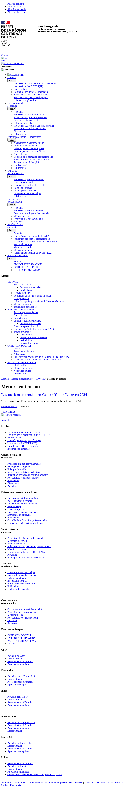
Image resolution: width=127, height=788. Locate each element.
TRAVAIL (19, 261)
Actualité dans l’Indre (17, 696)
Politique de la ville (23, 123)
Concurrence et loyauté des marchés (31, 213)
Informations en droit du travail (29, 185)
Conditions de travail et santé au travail (32, 295)
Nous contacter (21, 89)
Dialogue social (21, 298)
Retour (12, 80)
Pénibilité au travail (23, 244)
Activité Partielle (22, 293)
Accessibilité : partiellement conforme (32, 782)
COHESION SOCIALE (26, 267)
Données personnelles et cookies (67, 782)
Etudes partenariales (23, 368)
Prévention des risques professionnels (32, 238)
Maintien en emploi (23, 247)
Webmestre (6, 782)
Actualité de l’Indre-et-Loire (21, 722)
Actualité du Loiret (16, 766)
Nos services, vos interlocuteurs (29, 143)
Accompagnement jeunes (26, 312)
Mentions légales (105, 782)
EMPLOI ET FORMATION (28, 264)
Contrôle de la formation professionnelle (33, 156)
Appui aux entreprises (18, 664)
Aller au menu (14, 6)
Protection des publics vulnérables (30, 117)
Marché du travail (22, 284)
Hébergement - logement (26, 120)
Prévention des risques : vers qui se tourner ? (35, 241)
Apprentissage (21, 154)
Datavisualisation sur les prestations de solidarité (37, 359)
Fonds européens (22, 165)
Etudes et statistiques (21, 378)
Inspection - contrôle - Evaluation (30, 128)
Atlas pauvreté (21, 354)
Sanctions (18, 221)
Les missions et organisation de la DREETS (35, 83)
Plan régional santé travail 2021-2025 (32, 236)
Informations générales (25, 100)
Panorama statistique (24, 351)
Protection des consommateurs (28, 219)
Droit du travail (14, 658)
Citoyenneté (19, 131)
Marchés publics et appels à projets (31, 97)
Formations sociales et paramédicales (32, 159)
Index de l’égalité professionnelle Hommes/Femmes (39, 301)
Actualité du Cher (16, 656)
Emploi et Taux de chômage (27, 320)
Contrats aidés (20, 318)
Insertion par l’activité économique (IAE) (34, 329)
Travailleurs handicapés (25, 306)
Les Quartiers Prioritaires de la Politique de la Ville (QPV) (42, 357)
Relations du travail (23, 187)
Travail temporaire (22, 331)
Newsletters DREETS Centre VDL (31, 94)
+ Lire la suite (8, 411)
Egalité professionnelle (25, 190)
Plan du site (15, 785)
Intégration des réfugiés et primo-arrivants (34, 125)
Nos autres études (22, 370)
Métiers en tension (22, 304)
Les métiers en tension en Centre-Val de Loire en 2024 (44, 395)
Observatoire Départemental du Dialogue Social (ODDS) (35, 774)
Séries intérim (26, 340)
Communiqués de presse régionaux (31, 92)
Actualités (18, 111)
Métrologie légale (22, 216)
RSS (3, 60)
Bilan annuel (26, 334)
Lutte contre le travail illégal (27, 193)
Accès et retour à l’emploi (26, 162)
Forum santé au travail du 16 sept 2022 (33, 252)
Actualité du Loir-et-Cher (19, 743)
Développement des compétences (30, 151)
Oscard (17, 348)
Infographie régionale (30, 343)
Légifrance (89, 782)
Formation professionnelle (26, 326)
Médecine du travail (23, 250)
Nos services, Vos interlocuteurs (29, 114)
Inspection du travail (23, 182)
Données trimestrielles (30, 287)
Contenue (6, 55)
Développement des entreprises (29, 148)
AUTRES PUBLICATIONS (28, 270)
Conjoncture (20, 373)
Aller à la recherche (16, 9)
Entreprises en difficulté (25, 145)
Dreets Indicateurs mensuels (33, 337)
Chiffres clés (20, 365)
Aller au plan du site (17, 12)
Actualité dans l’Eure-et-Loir (21, 676)
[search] (15, 66)
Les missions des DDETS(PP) (28, 86)
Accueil (5, 378)
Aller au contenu (15, 3)
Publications (20, 134)
